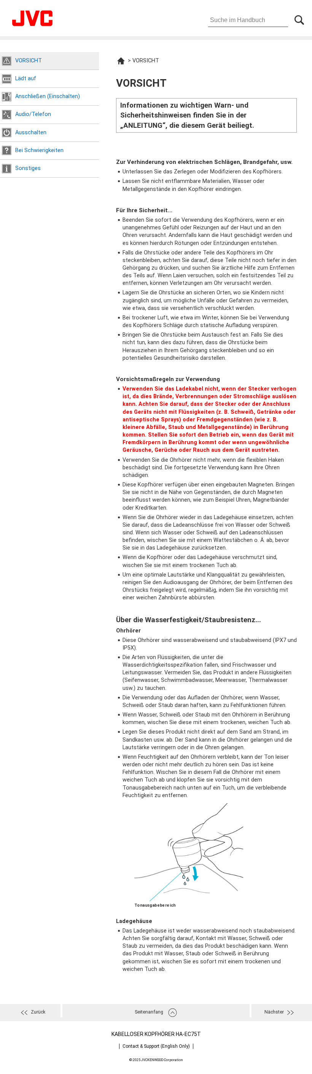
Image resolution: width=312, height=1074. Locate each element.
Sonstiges (28, 168)
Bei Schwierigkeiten (39, 150)
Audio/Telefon (33, 114)
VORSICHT (28, 60)
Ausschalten (30, 132)
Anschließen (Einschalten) (47, 96)
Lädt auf (25, 78)
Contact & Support (156, 1046)
